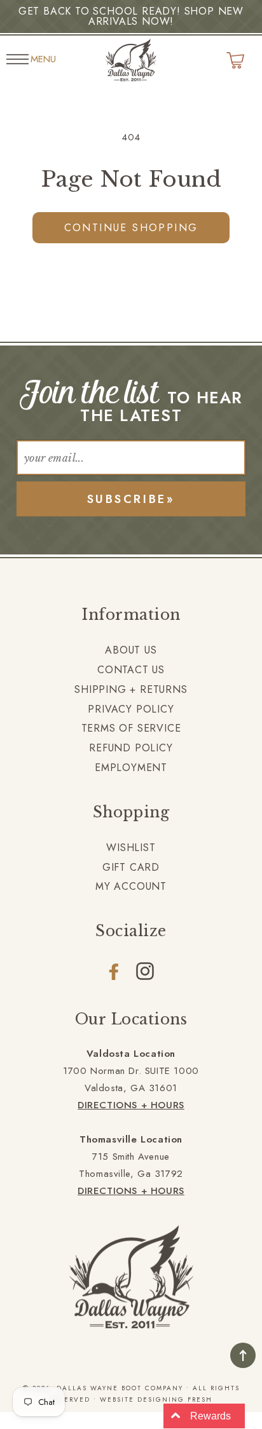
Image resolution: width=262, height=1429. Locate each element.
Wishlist (130, 847)
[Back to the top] (243, 1355)
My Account (131, 886)
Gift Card (131, 867)
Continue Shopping (131, 227)
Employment (131, 767)
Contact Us (131, 669)
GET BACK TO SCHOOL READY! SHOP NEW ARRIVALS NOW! (131, 16)
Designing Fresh (174, 1399)
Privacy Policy (131, 709)
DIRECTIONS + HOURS (131, 1105)
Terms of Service (131, 728)
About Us (130, 650)
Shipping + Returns (130, 689)
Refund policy (130, 748)
